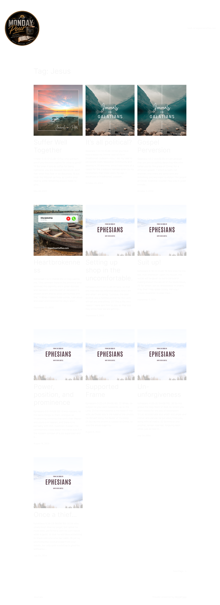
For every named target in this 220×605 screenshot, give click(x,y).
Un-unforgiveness (159, 390)
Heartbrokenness (57, 266)
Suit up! (149, 262)
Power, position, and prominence (54, 395)
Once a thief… (55, 515)
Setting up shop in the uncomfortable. (109, 270)
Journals (38, 597)
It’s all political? (109, 142)
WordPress (180, 597)
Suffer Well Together (50, 146)
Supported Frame (102, 390)
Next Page (179, 571)
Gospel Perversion (153, 146)
